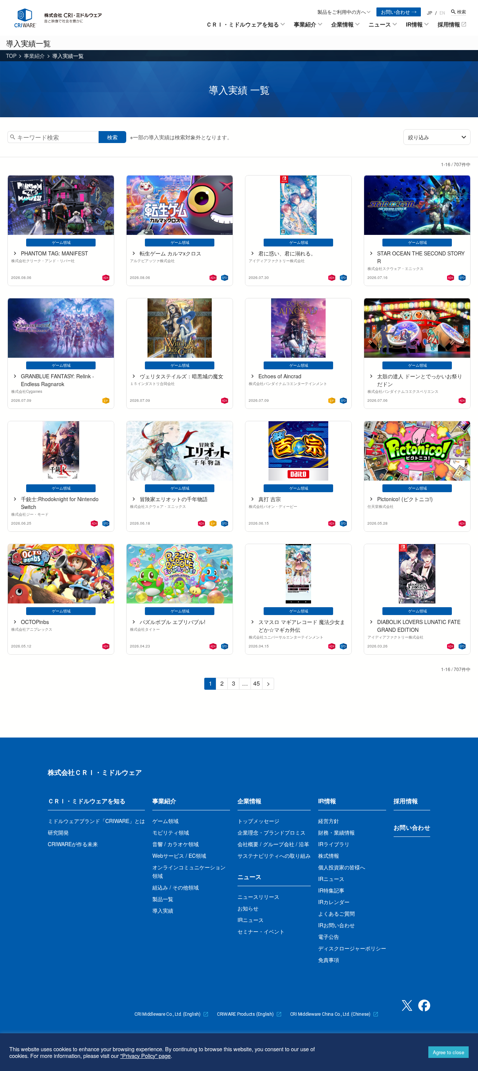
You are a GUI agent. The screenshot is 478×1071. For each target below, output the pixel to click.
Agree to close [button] (448, 1052)
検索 (112, 137)
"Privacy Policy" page (145, 1055)
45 (256, 683)
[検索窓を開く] (458, 11)
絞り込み (418, 137)
